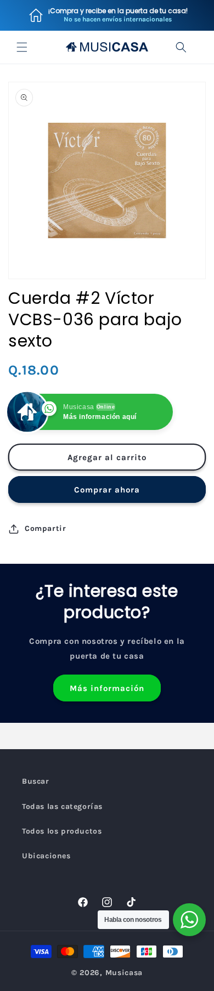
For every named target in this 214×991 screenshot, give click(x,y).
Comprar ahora (107, 490)
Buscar (35, 781)
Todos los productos (62, 831)
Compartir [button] (45, 528)
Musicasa (124, 972)
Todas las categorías (62, 806)
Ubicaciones (46, 855)
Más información (107, 688)
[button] (22, 47)
